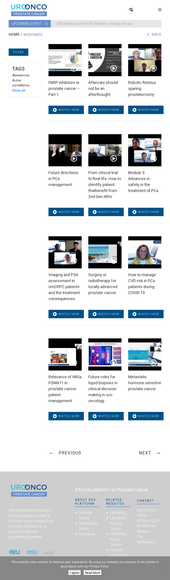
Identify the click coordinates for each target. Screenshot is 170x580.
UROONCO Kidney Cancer (118, 539)
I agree (74, 572)
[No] (164, 568)
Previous (70, 453)
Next (145, 453)
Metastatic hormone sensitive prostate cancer (144, 382)
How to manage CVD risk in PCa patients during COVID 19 (142, 283)
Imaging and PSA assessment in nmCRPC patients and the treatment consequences (64, 286)
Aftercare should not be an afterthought (103, 88)
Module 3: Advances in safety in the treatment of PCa (143, 181)
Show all (18, 90)
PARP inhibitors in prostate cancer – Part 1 (64, 88)
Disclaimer (87, 534)
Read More (92, 572)
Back (156, 34)
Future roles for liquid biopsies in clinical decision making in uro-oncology (103, 388)
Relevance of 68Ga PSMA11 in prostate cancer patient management (64, 388)
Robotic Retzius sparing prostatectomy (142, 88)
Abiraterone (20, 75)
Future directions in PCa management (63, 178)
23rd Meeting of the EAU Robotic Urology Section (94, 23)
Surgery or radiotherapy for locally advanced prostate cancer (102, 283)
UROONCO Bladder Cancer (118, 523)
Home (14, 34)
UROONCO (118, 513)
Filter (18, 52)
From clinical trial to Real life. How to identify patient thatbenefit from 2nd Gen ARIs (104, 184)
